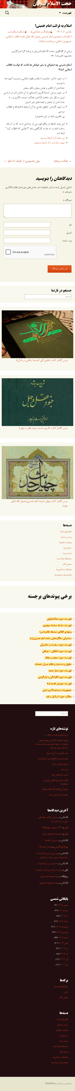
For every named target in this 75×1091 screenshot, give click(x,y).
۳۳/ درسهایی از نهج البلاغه (52, 827)
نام (70, 225)
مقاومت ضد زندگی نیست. (58, 795)
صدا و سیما (67, 553)
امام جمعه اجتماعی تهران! (52, 834)
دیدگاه (67, 200)
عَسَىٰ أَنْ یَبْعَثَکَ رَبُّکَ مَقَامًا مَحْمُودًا (55, 789)
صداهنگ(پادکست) (61, 987)
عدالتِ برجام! (63, 161)
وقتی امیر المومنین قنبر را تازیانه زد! (48, 870)
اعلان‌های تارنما (66, 532)
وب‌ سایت (67, 240)
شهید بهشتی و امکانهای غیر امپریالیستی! (53, 759)
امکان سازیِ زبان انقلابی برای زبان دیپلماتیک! (55, 782)
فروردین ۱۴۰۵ (62, 932)
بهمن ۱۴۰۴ (63, 943)
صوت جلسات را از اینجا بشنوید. (49, 142)
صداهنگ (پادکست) (64, 559)
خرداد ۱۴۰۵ (63, 921)
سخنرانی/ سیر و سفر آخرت (48, 863)
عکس (66, 992)
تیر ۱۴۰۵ (64, 916)
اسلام (21, 32)
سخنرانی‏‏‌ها (67, 548)
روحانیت (50, 41)
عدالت (41, 41)
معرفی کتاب (67, 564)
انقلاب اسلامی (12, 36)
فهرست (67, 12)
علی (66, 827)
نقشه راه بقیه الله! (45, 847)
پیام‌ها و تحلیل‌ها (65, 542)
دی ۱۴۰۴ (64, 948)
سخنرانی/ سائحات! (51, 840)
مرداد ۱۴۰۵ (63, 910)
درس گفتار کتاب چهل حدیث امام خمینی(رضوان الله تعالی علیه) (39, 504)
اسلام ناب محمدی (63, 36)
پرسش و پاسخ (66, 537)
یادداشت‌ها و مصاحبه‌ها (63, 575)
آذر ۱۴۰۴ (64, 954)
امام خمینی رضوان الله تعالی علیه (36, 36)
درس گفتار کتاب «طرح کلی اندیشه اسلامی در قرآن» (42, 360)
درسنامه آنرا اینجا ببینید (53, 138)
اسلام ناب (12, 32)
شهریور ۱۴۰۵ (63, 905)
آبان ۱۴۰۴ (64, 959)
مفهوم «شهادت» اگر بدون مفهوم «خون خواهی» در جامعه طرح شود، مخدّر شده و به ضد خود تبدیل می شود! (51, 744)
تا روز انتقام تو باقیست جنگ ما (57, 735)
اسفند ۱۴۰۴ (63, 938)
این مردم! (64, 769)
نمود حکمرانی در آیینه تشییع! (57, 753)
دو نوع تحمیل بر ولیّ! (60, 764)
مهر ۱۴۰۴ (64, 965)
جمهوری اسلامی (63, 41)
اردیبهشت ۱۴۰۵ (61, 927)
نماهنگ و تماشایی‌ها (40, 32)
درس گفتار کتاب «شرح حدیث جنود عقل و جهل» (43, 428)
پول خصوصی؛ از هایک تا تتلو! (21, 161)
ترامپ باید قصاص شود (60, 775)
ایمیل (69, 232)
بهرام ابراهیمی (61, 846)
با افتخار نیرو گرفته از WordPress (58, 1084)
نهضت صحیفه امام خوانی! (49, 876)
